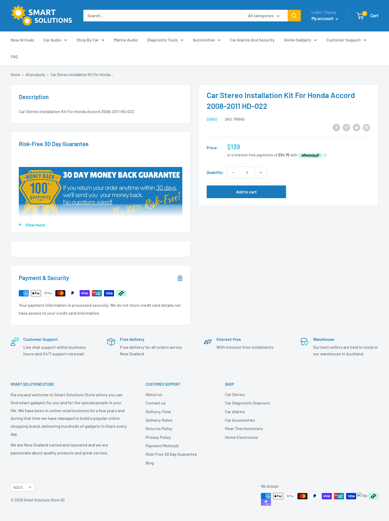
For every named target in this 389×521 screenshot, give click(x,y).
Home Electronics (241, 437)
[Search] (294, 15)
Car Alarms (235, 411)
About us (154, 394)
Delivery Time (158, 411)
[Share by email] (366, 127)
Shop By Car (87, 39)
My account (322, 18)
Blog (150, 462)
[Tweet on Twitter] (356, 127)
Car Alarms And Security (252, 39)
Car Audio (52, 39)
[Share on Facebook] (336, 127)
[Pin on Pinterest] (346, 127)
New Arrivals (22, 39)
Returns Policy (159, 428)
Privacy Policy (158, 437)
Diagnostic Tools (162, 39)
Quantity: (215, 172)
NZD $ (18, 487)
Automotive (204, 39)
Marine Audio (126, 39)
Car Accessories (240, 419)
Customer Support (343, 39)
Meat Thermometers (244, 428)
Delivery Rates (159, 419)
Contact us (156, 402)
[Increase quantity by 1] (260, 172)
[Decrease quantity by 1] (232, 172)
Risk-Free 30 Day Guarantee (171, 454)
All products (35, 74)
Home (15, 74)
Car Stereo (235, 394)
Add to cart (246, 191)
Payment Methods (162, 445)
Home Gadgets (297, 39)
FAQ (14, 56)
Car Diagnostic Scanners (247, 402)
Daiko (212, 119)
